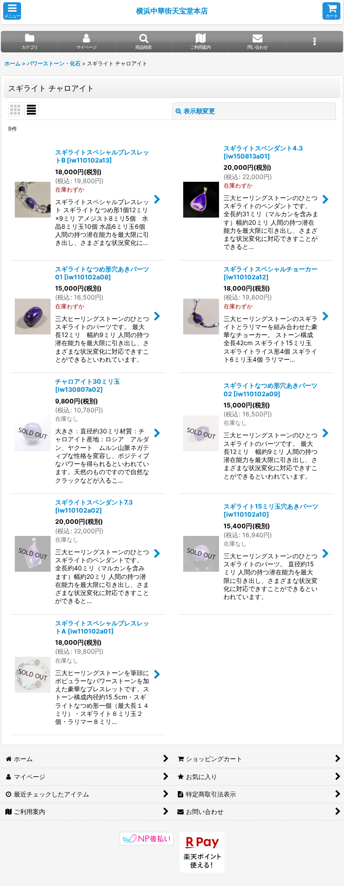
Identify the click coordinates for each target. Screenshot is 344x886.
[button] (12, 11)
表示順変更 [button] (199, 111)
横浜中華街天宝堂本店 (172, 10)
